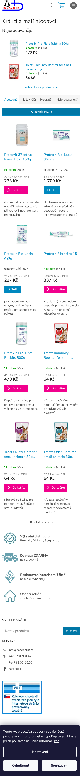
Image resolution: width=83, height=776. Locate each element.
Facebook (15, 669)
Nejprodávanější (67, 100)
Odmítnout (20, 765)
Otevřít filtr (41, 112)
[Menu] (73, 5)
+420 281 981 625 (21, 656)
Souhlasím (59, 765)
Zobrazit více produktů (39, 87)
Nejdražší (46, 100)
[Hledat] (51, 5)
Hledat (71, 631)
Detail (52, 190)
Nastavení (40, 752)
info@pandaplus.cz (21, 650)
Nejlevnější (29, 100)
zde (56, 741)
